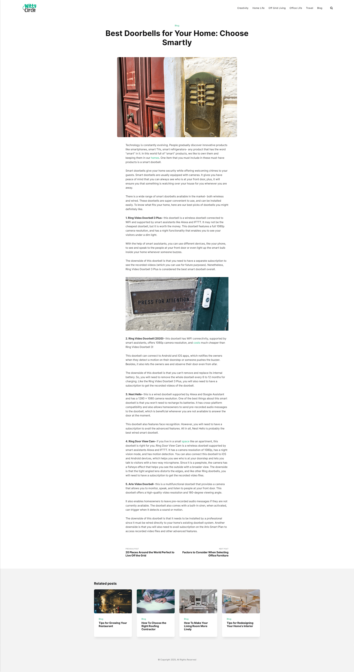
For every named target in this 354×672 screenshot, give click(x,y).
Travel (309, 8)
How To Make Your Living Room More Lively (196, 626)
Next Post (205, 552)
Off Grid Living (277, 8)
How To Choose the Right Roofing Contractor (153, 626)
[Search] (331, 8)
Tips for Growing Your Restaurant (113, 624)
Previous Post (150, 552)
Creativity (242, 8)
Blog (319, 8)
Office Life (296, 8)
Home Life (259, 8)
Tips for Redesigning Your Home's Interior (240, 624)
